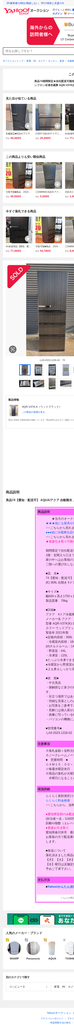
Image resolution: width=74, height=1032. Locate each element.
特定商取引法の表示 (60, 1022)
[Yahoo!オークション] (27, 9)
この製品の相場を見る (33, 412)
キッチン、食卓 (56, 61)
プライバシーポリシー (52, 1018)
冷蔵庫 (70, 61)
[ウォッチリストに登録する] (28, 126)
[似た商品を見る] (13, 349)
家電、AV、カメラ (35, 61)
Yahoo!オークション (59, 1012)
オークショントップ (13, 61)
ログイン (57, 13)
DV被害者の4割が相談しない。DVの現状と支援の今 (35, 3)
